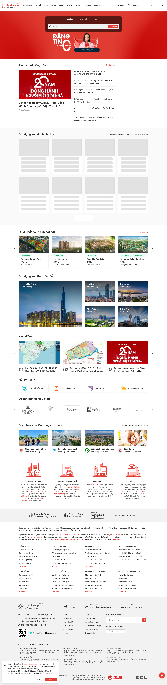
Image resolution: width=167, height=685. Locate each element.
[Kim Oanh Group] (50, 409)
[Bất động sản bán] (33, 470)
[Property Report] (97, 515)
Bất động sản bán (59, 546)
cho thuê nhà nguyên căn (59, 539)
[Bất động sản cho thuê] (67, 470)
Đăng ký (149, 5)
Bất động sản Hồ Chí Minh (28, 556)
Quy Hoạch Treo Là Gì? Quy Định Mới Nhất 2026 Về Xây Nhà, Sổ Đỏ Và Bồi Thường (93, 82)
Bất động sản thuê (92, 546)
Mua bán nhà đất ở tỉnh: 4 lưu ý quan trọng (36, 450)
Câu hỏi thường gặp (70, 626)
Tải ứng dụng (119, 5)
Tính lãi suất (100, 388)
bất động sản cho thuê (72, 487)
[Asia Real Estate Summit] (125, 515)
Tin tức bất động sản (26, 549)
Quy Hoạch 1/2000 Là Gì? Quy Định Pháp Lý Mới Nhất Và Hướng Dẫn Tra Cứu (93, 91)
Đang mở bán (25, 256)
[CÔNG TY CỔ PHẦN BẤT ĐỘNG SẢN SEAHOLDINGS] (72, 409)
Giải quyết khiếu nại (92, 633)
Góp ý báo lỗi (68, 629)
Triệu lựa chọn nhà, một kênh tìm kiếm (134, 425)
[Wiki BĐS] (133, 470)
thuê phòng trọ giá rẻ (75, 539)
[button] (15, 248)
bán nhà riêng (76, 535)
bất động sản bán (34, 491)
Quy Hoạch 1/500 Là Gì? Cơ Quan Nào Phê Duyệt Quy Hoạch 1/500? (94, 109)
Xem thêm (116, 539)
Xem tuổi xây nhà (36, 388)
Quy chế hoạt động (91, 622)
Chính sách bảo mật (92, 629)
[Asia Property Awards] (42, 515)
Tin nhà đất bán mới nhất (116, 134)
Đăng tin (160, 5)
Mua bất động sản (25, 563)
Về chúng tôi (67, 618)
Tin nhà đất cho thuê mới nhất (137, 134)
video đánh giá (95, 485)
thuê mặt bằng (59, 494)
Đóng (38, 679)
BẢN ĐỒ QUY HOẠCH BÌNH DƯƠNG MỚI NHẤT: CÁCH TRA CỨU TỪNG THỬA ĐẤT (93, 72)
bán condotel (35, 537)
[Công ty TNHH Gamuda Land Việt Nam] (94, 409)
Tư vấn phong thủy (136, 388)
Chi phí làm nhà (68, 388)
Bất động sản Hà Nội (26, 553)
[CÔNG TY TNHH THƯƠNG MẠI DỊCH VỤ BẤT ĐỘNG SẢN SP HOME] (28, 409)
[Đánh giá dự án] (100, 470)
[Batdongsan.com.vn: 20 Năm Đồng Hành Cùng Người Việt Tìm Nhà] (127, 352)
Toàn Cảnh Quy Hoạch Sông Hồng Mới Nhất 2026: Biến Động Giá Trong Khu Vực (94, 118)
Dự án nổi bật (24, 571)
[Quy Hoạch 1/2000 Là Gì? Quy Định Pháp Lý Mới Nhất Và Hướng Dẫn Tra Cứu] (83, 352)
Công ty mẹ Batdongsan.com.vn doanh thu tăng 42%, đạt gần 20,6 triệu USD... (135, 450)
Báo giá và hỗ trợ (69, 622)
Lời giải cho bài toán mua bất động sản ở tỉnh (102, 450)
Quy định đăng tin (91, 618)
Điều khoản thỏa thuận (93, 626)
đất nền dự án (115, 535)
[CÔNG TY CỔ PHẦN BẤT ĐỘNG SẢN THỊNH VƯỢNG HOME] (139, 409)
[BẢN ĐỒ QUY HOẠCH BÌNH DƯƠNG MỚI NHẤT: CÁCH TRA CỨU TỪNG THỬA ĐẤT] (39, 352)
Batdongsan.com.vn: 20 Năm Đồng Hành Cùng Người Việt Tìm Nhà (93, 100)
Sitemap (66, 633)
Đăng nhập (137, 5)
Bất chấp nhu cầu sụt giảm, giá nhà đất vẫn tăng (68, 450)
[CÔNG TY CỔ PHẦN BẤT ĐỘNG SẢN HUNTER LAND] (116, 409)
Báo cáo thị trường (25, 560)
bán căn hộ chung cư (62, 535)
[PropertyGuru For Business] (73, 515)
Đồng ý (51, 679)
